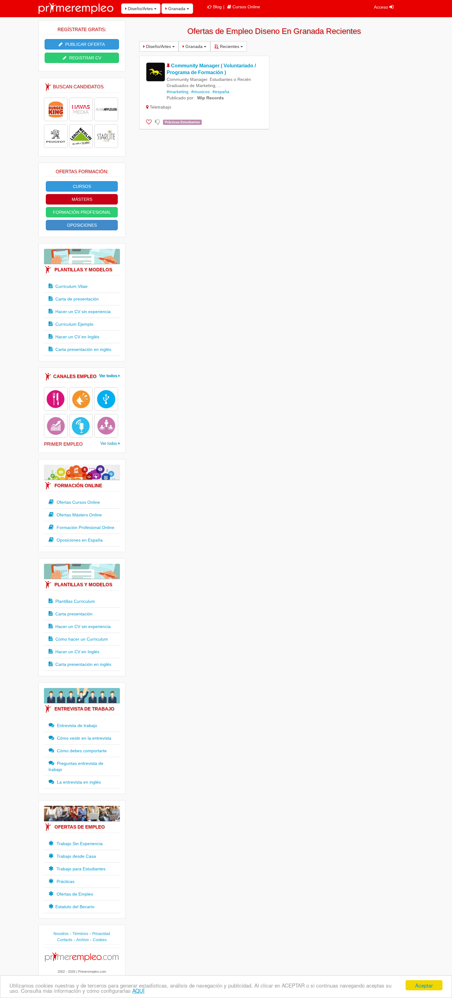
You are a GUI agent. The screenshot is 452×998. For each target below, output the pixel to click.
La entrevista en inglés (78, 782)
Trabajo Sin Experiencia (79, 843)
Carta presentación (73, 613)
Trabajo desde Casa (75, 856)
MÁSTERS (82, 199)
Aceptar (424, 985)
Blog (217, 6)
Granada (177, 8)
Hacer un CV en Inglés (76, 336)
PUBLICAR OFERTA (84, 44)
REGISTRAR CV (84, 57)
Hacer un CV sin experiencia (82, 311)
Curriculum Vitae (71, 286)
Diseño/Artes (140, 8)
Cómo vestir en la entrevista (83, 738)
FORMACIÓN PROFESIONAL (82, 212)
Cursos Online (246, 6)
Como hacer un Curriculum (81, 639)
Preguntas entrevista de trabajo (76, 766)
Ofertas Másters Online (78, 514)
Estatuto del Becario (74, 906)
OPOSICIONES (82, 225)
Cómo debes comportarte (81, 750)
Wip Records (210, 97)
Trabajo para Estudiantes (80, 868)
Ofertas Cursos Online (77, 502)
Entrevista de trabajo (76, 725)
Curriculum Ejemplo (73, 324)
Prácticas (64, 881)
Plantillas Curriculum (74, 601)
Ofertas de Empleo (74, 894)
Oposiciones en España (79, 540)
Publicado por (180, 97)
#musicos (200, 91)
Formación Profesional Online (84, 527)
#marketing (177, 91)
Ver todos (108, 375)
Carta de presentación (76, 298)
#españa (220, 91)
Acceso (381, 7)
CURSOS (82, 186)
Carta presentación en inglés (82, 349)
